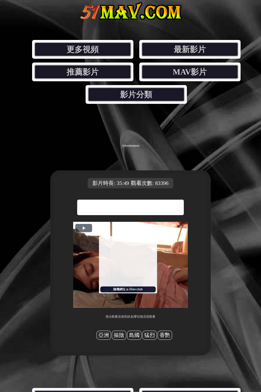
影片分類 (136, 94)
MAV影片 (190, 72)
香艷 (165, 335)
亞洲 (103, 335)
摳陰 (119, 335)
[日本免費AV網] (130, 16)
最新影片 (190, 49)
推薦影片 (83, 72)
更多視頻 (83, 49)
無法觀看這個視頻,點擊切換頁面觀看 (130, 316)
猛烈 (149, 335)
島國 (134, 335)
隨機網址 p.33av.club (128, 289)
